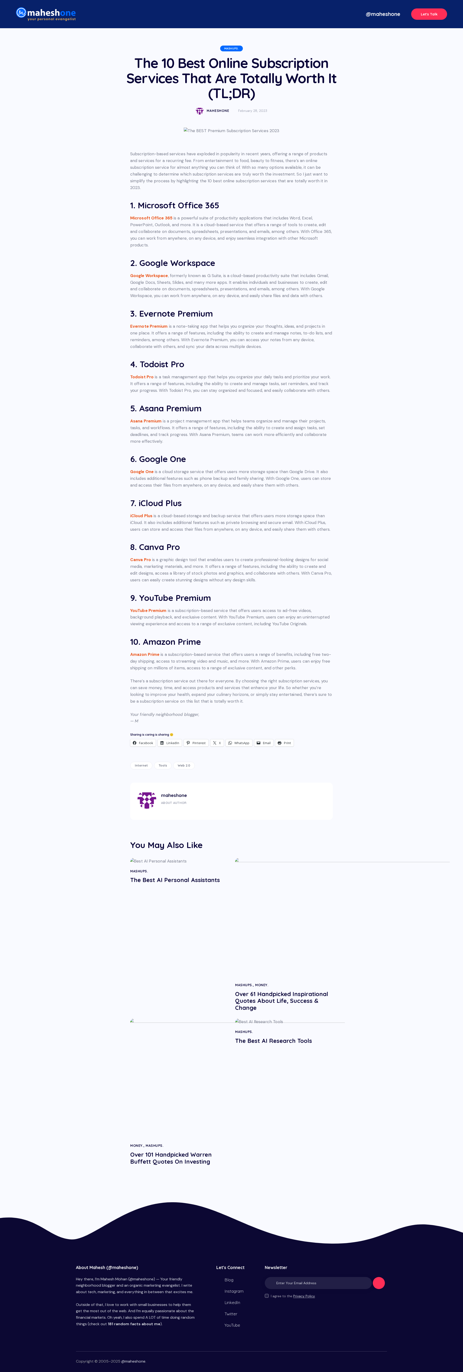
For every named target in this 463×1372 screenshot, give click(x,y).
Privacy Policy (304, 1296)
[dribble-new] (181, 810)
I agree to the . (293, 1296)
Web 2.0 (184, 765)
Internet (141, 765)
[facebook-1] (162, 810)
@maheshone (133, 1361)
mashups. (231, 48)
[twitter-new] (171, 810)
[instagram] (190, 810)
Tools (163, 765)
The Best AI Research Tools (273, 1040)
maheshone (174, 795)
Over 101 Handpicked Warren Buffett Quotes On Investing (171, 1158)
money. (261, 985)
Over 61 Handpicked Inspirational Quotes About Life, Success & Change (281, 1001)
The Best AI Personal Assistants (175, 879)
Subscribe (379, 1285)
